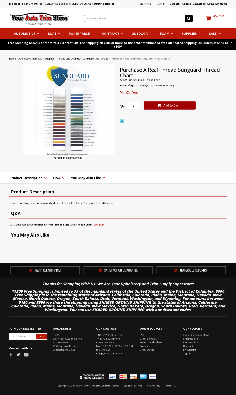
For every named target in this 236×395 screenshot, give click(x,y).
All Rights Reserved (132, 385)
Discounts (188, 346)
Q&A (57, 178)
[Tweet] (122, 122)
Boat (52, 33)
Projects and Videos (151, 342)
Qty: (122, 106)
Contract (110, 33)
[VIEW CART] (208, 19)
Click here (99, 224)
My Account (146, 4)
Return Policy (190, 342)
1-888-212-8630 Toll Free (109, 335)
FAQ (142, 335)
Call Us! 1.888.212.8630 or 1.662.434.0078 (198, 4)
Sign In (161, 4)
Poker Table (79, 33)
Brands (144, 346)
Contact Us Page (105, 342)
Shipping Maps (69, 3)
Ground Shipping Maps (196, 335)
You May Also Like (86, 178)
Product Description (26, 178)
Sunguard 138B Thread (95, 58)
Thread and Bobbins (68, 58)
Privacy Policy (153, 385)
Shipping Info (190, 338)
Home (12, 58)
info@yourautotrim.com (109, 353)
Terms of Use (171, 385)
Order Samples (148, 338)
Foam (164, 33)
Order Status (147, 349)
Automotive (24, 33)
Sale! (213, 33)
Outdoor (140, 33)
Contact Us (51, 3)
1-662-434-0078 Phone (108, 338)
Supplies (189, 33)
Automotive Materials (30, 58)
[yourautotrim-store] (40, 18)
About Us (85, 3)
